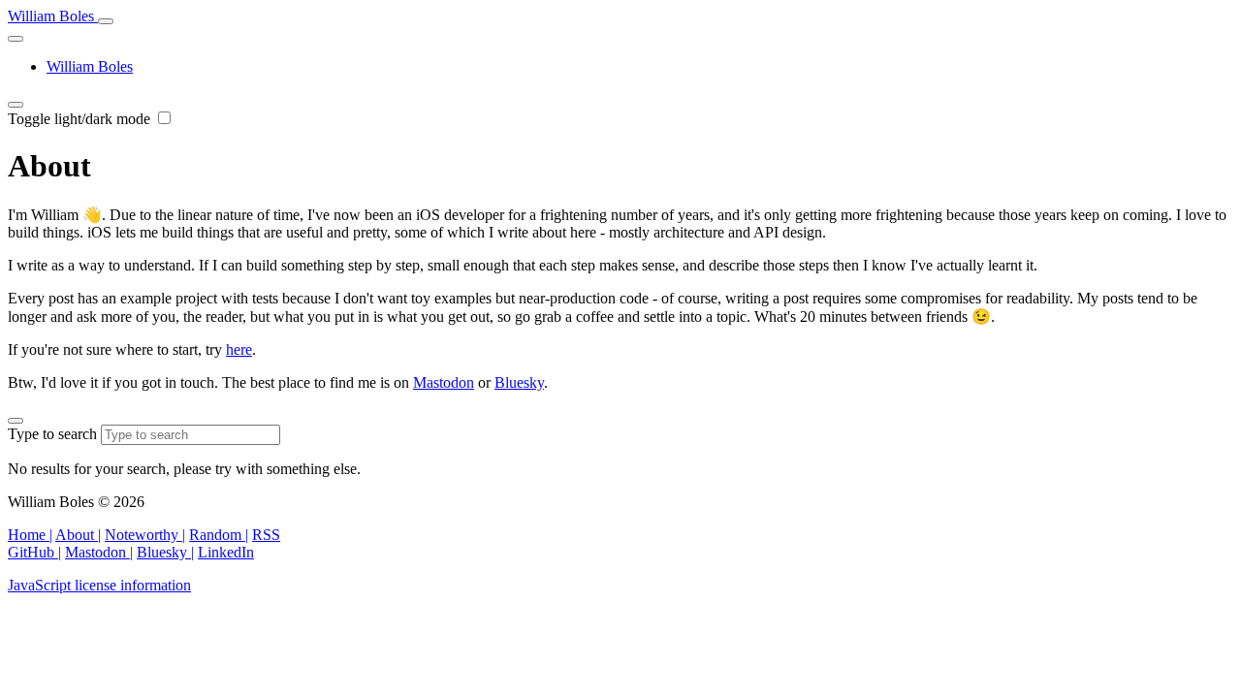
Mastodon (443, 382)
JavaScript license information (99, 585)
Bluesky (519, 382)
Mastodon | (99, 552)
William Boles (53, 16)
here (239, 349)
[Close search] (15, 421)
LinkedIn (226, 552)
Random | (218, 534)
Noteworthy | (145, 534)
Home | (30, 534)
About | (78, 534)
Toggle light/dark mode (81, 119)
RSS (266, 534)
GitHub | (34, 552)
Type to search (54, 434)
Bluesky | (165, 552)
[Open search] (105, 21)
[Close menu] (15, 39)
